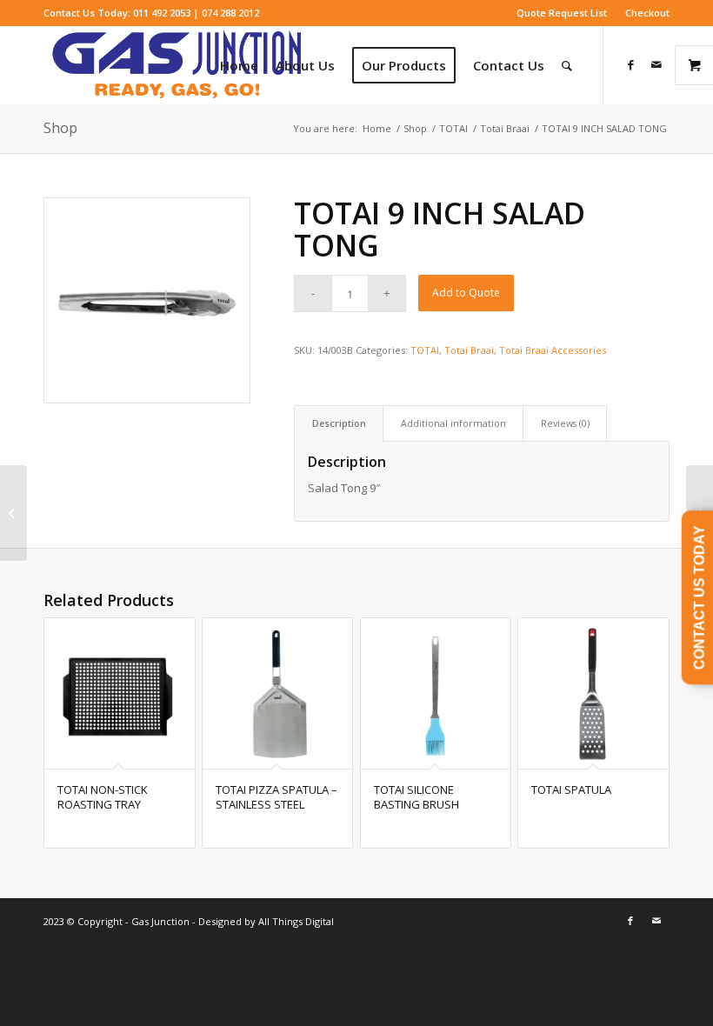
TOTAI (424, 349)
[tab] (338, 423)
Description (339, 423)
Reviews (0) (565, 423)
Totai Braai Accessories (552, 349)
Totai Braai (469, 349)
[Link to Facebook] (630, 64)
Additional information (453, 423)
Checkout (647, 12)
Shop (60, 127)
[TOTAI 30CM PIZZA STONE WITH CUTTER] (13, 513)
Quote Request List (561, 12)
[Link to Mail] (656, 64)
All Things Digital (295, 921)
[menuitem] (562, 13)
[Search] (567, 65)
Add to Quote (466, 292)
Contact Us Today (699, 597)
